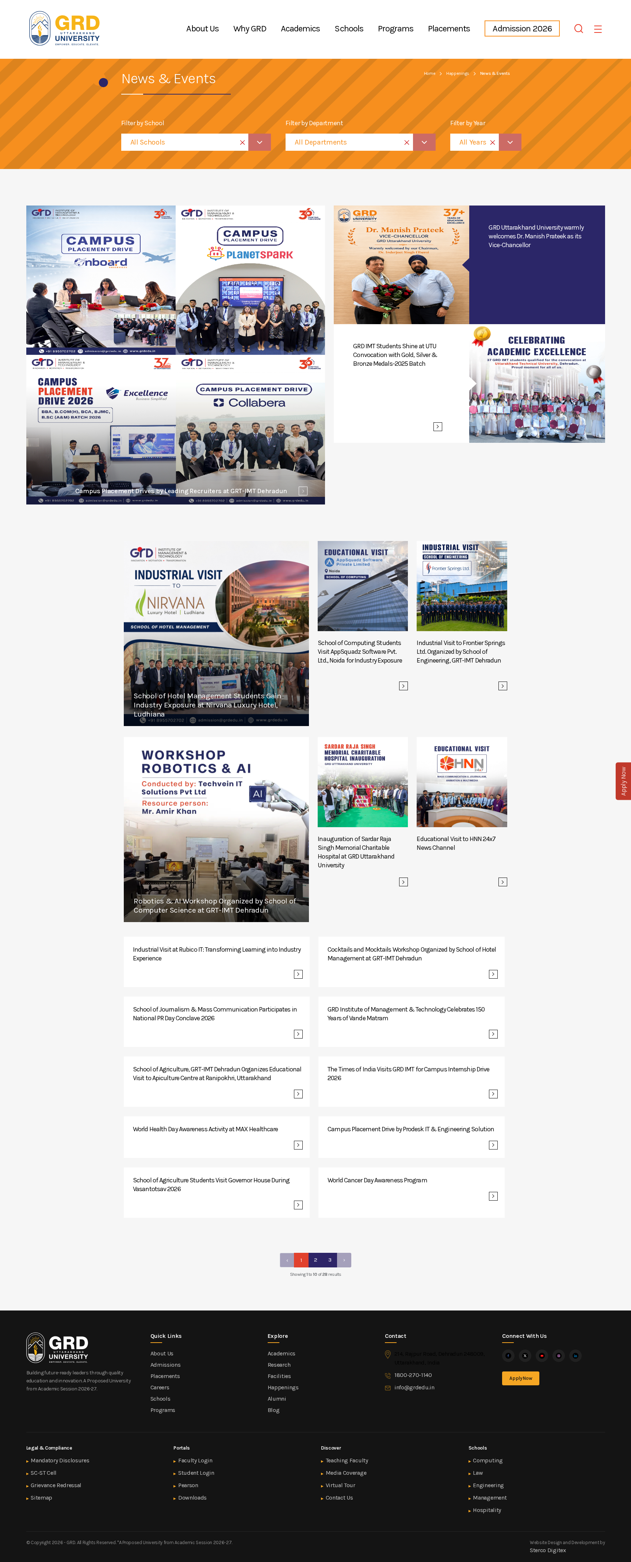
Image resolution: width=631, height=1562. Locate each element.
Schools (348, 28)
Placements (449, 28)
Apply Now (520, 1378)
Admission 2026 (522, 28)
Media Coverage (346, 1472)
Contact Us (339, 1497)
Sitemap (41, 1497)
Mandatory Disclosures (60, 1460)
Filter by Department (314, 123)
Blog (274, 1409)
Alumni (277, 1398)
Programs (395, 28)
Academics (300, 28)
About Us (202, 28)
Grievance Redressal (56, 1485)
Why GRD (249, 28)
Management (489, 1497)
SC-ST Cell (44, 1472)
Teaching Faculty (347, 1460)
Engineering (488, 1485)
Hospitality (487, 1510)
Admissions (165, 1364)
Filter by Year (467, 123)
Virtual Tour (340, 1485)
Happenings (457, 73)
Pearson (188, 1485)
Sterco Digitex (548, 1550)
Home (430, 73)
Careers (159, 1387)
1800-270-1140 (413, 1374)
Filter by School (142, 123)
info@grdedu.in (414, 1387)
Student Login (196, 1472)
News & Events (495, 73)
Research (279, 1364)
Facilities (279, 1376)
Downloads (192, 1497)
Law (478, 1472)
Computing (487, 1460)
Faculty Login (195, 1460)
